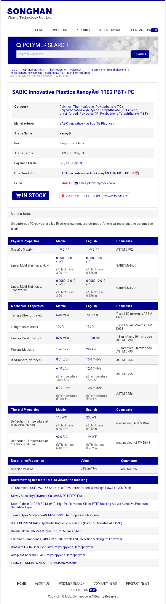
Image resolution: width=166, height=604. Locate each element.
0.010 (71, 258)
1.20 (59, 249)
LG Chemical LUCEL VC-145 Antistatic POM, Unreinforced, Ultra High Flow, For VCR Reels (71, 488)
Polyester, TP (77, 69)
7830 (89, 315)
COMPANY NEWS (105, 583)
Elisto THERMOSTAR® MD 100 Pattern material (44, 563)
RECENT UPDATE (111, 30)
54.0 (59, 315)
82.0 (59, 338)
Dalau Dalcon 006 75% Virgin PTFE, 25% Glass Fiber (46, 531)
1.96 (59, 349)
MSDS (96, 195)
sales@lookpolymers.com (97, 183)
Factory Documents (116, 195)
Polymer (65, 106)
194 (88, 437)
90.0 (59, 437)
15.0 (89, 359)
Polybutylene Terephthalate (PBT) (109, 69)
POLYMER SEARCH (33, 69)
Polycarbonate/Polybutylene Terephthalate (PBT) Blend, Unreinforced (50, 72)
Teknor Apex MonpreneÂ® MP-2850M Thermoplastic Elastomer (55, 515)
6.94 (59, 388)
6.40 (59, 368)
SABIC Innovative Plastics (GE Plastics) (87, 123)
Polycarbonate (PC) (109, 106)
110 (58, 417)
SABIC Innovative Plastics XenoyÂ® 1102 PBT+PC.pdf (97, 173)
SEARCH (140, 54)
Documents (72, 195)
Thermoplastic (56, 69)
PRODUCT (83, 30)
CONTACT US (144, 30)
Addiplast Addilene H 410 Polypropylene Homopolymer (48, 555)
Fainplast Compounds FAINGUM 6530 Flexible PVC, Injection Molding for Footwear (66, 539)
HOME (39, 30)
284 (88, 349)
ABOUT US (59, 30)
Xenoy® (65, 133)
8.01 (59, 359)
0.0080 (60, 258)
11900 (90, 338)
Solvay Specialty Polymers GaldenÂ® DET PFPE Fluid (47, 496)
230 (88, 417)
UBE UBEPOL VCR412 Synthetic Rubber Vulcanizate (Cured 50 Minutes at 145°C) (66, 523)
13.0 (89, 388)
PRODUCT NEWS (137, 583)
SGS (86, 195)
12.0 (89, 368)
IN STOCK (33, 195)
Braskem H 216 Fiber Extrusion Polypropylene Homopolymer (52, 547)
